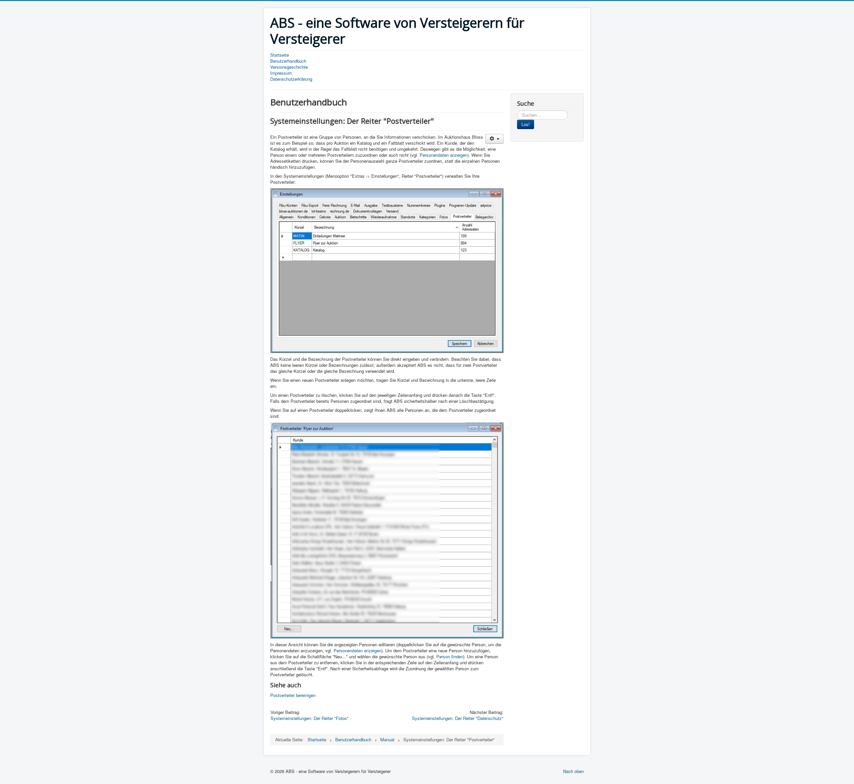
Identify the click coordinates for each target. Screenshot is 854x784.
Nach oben (573, 771)
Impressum (281, 73)
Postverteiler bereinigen (293, 695)
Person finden (449, 656)
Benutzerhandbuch (288, 61)
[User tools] (494, 139)
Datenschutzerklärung (291, 79)
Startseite (279, 55)
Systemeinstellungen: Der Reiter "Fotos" (310, 718)
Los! (525, 124)
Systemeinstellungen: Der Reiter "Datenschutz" (457, 718)
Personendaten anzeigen (443, 155)
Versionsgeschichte (289, 67)
